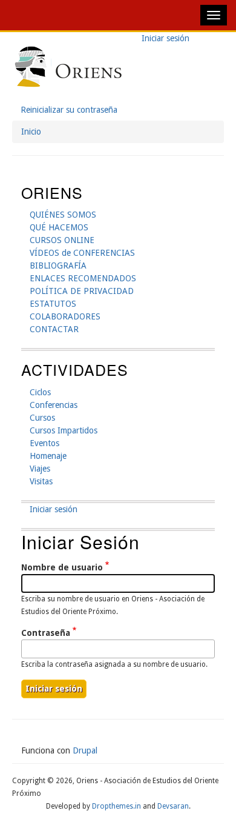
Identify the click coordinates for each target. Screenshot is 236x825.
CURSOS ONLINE (62, 240)
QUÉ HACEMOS (59, 227)
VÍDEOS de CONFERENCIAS (82, 253)
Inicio (31, 131)
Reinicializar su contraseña (69, 110)
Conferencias (53, 405)
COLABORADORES (65, 316)
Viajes (40, 468)
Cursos (42, 418)
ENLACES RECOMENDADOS (83, 278)
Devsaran (173, 806)
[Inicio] (68, 68)
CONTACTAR (54, 329)
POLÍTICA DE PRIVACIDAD (82, 291)
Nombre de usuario (62, 567)
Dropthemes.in (116, 806)
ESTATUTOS (53, 304)
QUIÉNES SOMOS (63, 214)
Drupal (85, 750)
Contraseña (45, 633)
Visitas (41, 481)
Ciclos (40, 392)
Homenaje (48, 456)
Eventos (44, 443)
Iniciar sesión (170, 39)
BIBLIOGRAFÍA (58, 265)
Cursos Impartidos (63, 430)
